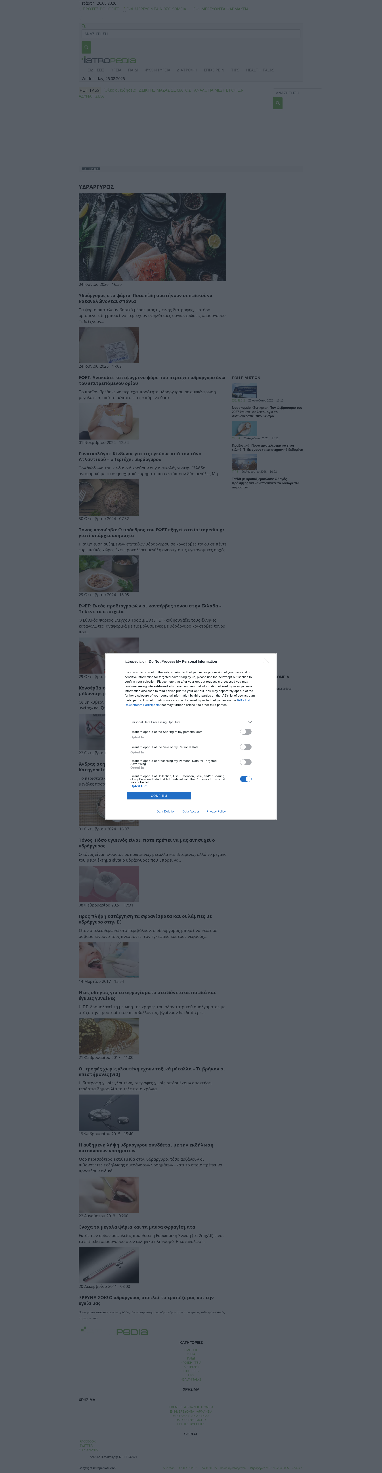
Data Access (191, 811)
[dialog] (191, 736)
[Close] (267, 662)
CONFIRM (159, 795)
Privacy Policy (216, 811)
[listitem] (191, 722)
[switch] (246, 732)
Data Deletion (166, 811)
